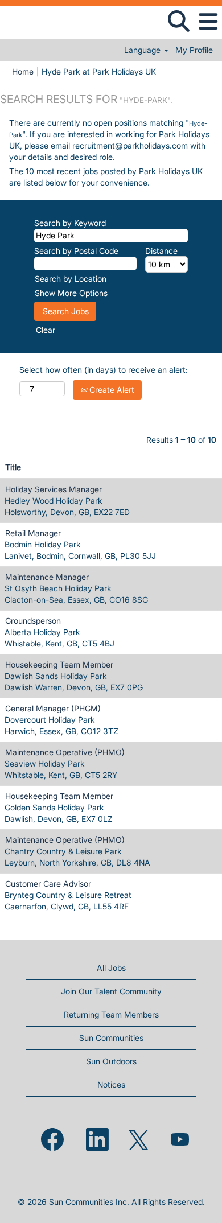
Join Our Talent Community (111, 991)
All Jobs (111, 968)
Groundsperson (33, 620)
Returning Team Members (111, 1014)
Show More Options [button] (71, 293)
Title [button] (13, 467)
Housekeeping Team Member (59, 664)
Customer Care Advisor (48, 883)
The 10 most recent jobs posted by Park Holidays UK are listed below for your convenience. (106, 176)
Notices (111, 1084)
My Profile (194, 50)
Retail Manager (33, 533)
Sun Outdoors (111, 1061)
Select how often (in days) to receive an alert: (103, 369)
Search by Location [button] (70, 278)
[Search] (178, 21)
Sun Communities (111, 1038)
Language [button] (143, 50)
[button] (208, 22)
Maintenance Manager (47, 577)
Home (23, 71)
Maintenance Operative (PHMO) (65, 752)
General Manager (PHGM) (53, 708)
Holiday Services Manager (53, 489)
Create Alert (110, 389)
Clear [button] (45, 330)
